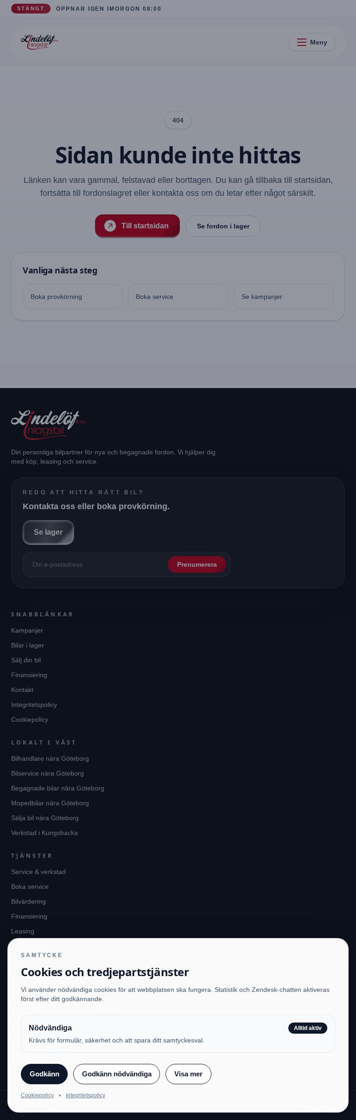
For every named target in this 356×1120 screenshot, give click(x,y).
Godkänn (44, 1074)
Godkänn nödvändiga (117, 1074)
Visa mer (188, 1074)
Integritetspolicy (85, 1095)
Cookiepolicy (37, 1095)
